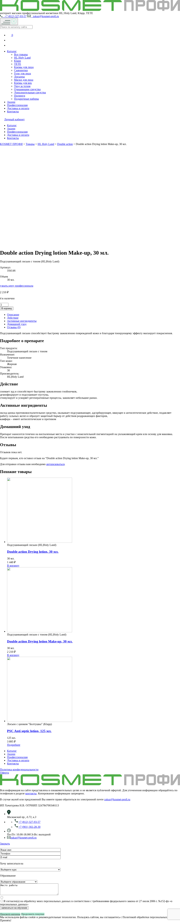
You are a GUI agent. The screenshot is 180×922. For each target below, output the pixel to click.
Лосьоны (19, 76)
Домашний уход (16, 324)
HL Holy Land (22, 57)
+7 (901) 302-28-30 (29, 826)
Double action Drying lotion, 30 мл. (33, 551)
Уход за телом (22, 86)
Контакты (13, 111)
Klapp (17, 60)
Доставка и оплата (18, 108)
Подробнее (13, 744)
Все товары (21, 54)
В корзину (6, 308)
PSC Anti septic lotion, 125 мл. (29, 731)
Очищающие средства (27, 89)
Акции (11, 101)
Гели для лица (22, 73)
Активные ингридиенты (22, 320)
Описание (13, 314)
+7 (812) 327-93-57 (14, 16)
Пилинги (19, 95)
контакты (31, 793)
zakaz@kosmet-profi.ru (45, 16)
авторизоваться (55, 464)
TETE (17, 63)
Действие (12, 317)
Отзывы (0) (14, 327)
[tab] (93, 314)
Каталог (12, 51)
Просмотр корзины (10, 914)
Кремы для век (23, 82)
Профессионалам (17, 105)
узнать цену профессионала (16, 285)
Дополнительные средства (30, 92)
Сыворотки (21, 70)
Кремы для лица (24, 67)
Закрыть (5, 843)
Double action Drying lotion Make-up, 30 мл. (40, 641)
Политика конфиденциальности (19, 769)
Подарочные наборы (26, 98)
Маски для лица (23, 79)
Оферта (4, 772)
